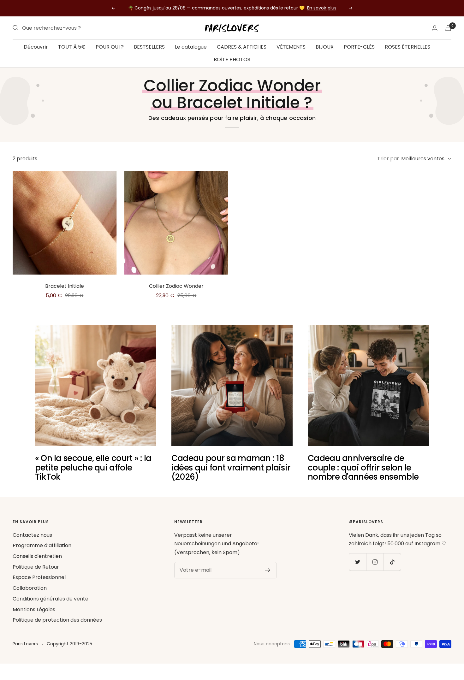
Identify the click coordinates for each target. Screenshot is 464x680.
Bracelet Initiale (64, 286)
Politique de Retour (36, 567)
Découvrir (36, 46)
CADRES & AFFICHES (241, 46)
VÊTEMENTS (291, 46)
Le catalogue (191, 46)
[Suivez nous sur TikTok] (392, 562)
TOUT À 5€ (72, 46)
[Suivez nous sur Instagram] (375, 562)
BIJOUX (325, 46)
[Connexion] (434, 28)
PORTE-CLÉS (359, 46)
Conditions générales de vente (50, 598)
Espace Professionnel (39, 577)
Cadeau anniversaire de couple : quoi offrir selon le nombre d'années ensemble (363, 467)
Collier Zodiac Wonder (176, 286)
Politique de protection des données (57, 620)
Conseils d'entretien (37, 556)
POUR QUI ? (110, 46)
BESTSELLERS (149, 46)
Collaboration (30, 588)
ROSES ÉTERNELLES (407, 46)
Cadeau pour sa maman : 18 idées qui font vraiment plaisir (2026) (230, 467)
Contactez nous (32, 535)
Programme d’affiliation (42, 545)
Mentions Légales (34, 609)
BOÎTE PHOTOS (232, 59)
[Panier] (448, 28)
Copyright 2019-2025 (69, 644)
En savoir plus (321, 8)
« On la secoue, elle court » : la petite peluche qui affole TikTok (93, 467)
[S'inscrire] (268, 570)
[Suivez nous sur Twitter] (357, 562)
